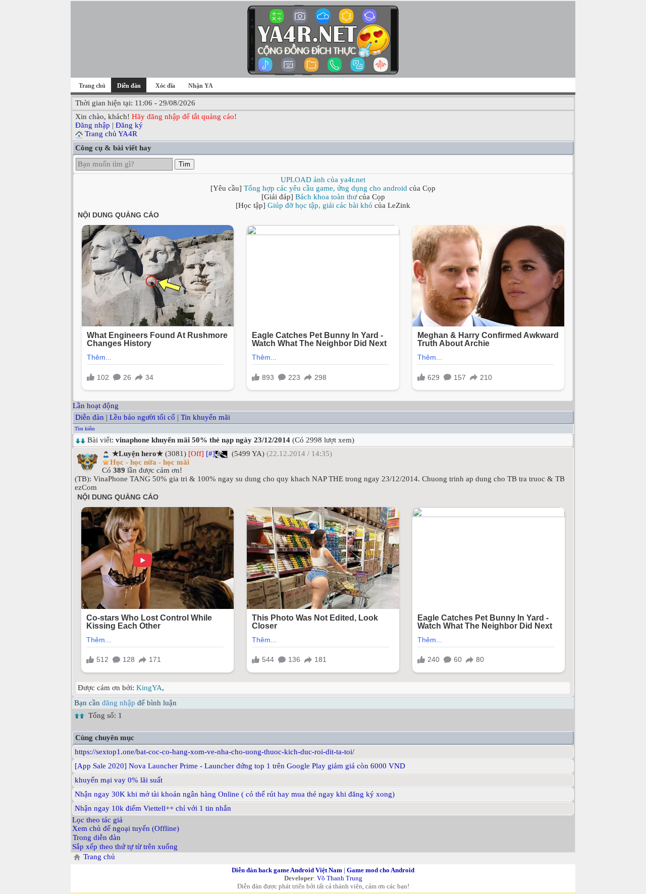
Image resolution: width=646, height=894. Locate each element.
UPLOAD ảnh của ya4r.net (323, 180)
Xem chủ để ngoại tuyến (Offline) (125, 828)
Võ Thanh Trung (339, 878)
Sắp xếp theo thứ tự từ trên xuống (125, 847)
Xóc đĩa (165, 85)
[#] (210, 454)
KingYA (149, 688)
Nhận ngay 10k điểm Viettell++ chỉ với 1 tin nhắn (153, 808)
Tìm (184, 164)
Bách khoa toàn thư (326, 197)
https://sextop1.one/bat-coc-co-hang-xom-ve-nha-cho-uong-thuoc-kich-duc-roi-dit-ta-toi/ (214, 752)
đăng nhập (118, 703)
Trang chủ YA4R (111, 134)
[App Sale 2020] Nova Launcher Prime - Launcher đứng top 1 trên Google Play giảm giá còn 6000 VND (240, 766)
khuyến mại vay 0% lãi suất (119, 780)
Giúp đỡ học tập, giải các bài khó (319, 205)
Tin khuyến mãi (205, 417)
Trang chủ (92, 85)
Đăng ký (129, 125)
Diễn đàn (89, 417)
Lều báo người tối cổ (142, 417)
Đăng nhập (92, 125)
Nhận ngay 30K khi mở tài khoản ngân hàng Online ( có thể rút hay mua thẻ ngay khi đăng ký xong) (235, 794)
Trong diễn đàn (97, 837)
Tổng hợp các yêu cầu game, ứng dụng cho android (325, 188)
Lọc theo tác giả (97, 820)
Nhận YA (200, 85)
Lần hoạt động (96, 406)
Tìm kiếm (85, 428)
